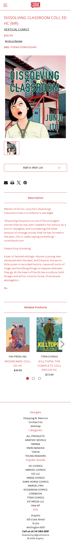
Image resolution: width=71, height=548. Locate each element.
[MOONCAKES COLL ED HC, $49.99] (18, 334)
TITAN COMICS (35, 497)
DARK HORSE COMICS (36, 481)
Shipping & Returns (35, 418)
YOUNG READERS (35, 456)
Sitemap (35, 426)
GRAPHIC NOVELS (35, 440)
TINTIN (36, 452)
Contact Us (36, 422)
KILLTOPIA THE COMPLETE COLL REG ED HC (49, 365)
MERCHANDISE (35, 448)
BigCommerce (41, 535)
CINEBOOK (35, 493)
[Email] (6, 182)
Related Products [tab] (35, 307)
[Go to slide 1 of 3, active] (27, 378)
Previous (5, 343)
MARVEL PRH (35, 485)
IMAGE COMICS (36, 477)
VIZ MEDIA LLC (35, 501)
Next (62, 343)
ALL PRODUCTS (36, 436)
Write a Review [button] (13, 41)
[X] (19, 182)
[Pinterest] (25, 182)
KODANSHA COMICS (35, 489)
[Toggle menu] (5, 5)
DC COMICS (36, 466)
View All (35, 505)
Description (35, 197)
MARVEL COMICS (35, 469)
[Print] (12, 182)
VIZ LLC (35, 473)
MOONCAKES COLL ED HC (18, 363)
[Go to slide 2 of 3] (33, 378)
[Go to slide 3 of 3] (39, 378)
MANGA (35, 444)
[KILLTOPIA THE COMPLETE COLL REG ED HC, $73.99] (49, 334)
